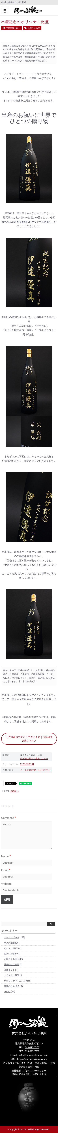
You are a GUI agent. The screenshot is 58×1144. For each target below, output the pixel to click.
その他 (7, 991)
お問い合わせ (39, 1074)
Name (6, 856)
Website (6, 883)
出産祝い (14, 791)
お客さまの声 (10, 959)
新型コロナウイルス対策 (16, 980)
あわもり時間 (10, 948)
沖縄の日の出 (10, 986)
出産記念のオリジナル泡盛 (25, 22)
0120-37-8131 (27, 764)
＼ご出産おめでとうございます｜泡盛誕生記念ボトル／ (29, 739)
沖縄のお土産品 (11, 964)
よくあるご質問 (11, 975)
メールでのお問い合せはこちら (35, 770)
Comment (8, 818)
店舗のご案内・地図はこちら (34, 758)
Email (5, 870)
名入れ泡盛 (9, 943)
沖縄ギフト (9, 970)
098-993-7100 (32, 1047)
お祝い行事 (9, 953)
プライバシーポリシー (34, 1070)
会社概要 (16, 1070)
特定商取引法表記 (21, 1074)
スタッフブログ (11, 937)
